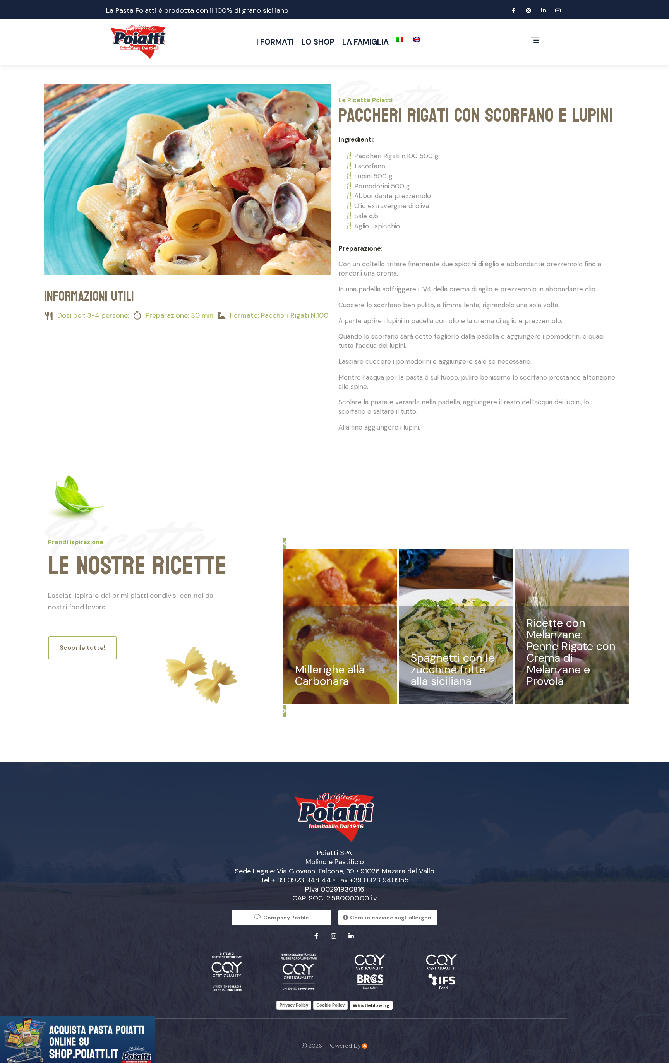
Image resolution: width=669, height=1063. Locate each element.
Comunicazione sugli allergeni (391, 917)
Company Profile (286, 917)
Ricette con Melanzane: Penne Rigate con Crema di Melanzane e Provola (571, 652)
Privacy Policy (294, 1005)
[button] (284, 543)
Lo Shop (318, 42)
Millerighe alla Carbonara (330, 675)
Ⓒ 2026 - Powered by (332, 1045)
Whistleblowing (371, 1005)
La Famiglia (365, 42)
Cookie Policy (330, 1005)
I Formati (275, 42)
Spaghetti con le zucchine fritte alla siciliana (452, 669)
